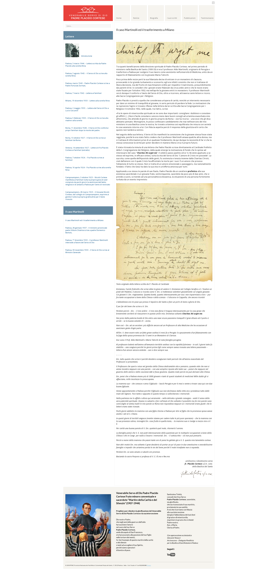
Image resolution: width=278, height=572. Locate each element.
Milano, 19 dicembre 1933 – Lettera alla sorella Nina (87, 100)
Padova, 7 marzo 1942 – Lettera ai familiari (83, 93)
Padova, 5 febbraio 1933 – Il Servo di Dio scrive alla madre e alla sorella (86, 119)
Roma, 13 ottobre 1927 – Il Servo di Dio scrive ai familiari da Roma (85, 139)
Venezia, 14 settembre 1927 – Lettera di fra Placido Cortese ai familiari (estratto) (86, 148)
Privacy (149, 565)
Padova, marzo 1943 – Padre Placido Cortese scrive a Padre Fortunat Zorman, (87, 84)
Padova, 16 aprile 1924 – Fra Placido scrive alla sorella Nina (88, 168)
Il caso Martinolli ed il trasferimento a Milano (84, 220)
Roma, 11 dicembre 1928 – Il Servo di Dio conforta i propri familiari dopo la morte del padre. (87, 129)
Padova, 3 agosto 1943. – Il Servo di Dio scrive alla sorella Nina (86, 74)
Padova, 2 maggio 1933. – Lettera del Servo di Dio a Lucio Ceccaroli (87, 109)
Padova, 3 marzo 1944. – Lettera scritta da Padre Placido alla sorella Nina (85, 64)
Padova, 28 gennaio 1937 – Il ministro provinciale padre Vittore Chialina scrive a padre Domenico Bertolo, (86, 230)
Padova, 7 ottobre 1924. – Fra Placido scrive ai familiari (84, 158)
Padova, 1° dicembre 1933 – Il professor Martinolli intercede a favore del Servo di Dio (86, 241)
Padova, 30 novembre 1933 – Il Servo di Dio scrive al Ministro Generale (87, 251)
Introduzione (86, 56)
